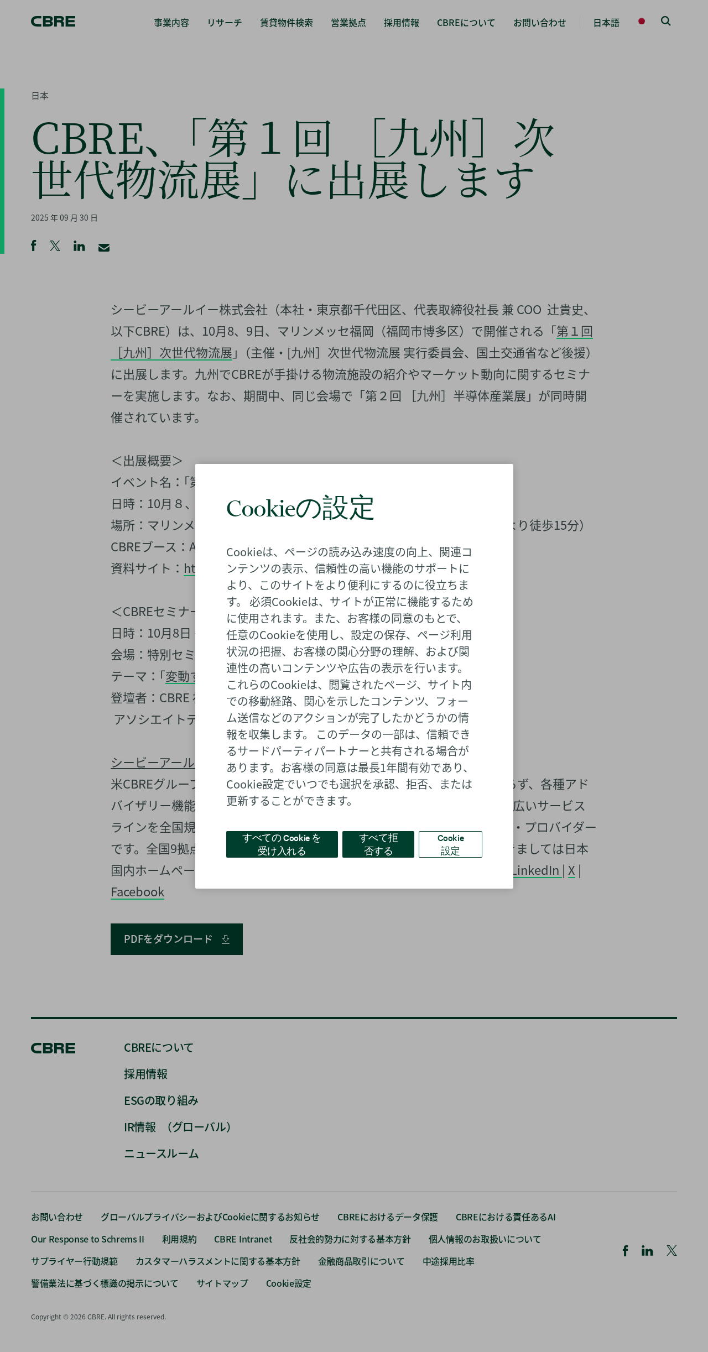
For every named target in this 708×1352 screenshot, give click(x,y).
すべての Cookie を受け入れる (281, 843)
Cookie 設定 (451, 843)
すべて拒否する (378, 843)
